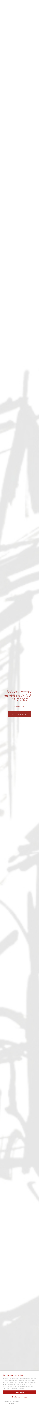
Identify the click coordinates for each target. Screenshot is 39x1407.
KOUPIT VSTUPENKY (19, 714)
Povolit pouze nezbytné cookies (11, 1402)
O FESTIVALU (19, 706)
